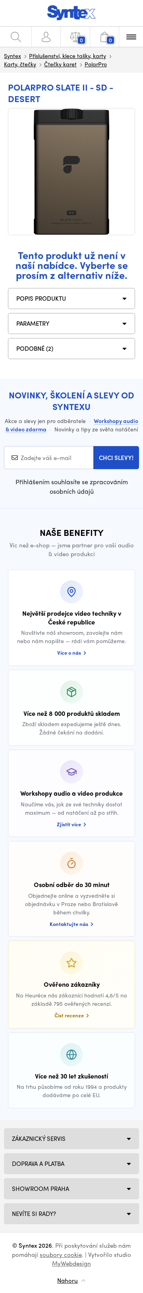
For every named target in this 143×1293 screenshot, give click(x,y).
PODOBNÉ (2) (34, 348)
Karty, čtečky (20, 64)
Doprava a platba (38, 1163)
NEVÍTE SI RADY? (34, 1213)
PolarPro (96, 64)
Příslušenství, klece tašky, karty (67, 56)
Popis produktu (41, 298)
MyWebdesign (71, 1263)
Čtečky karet (60, 64)
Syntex (12, 56)
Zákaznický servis (39, 1138)
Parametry (33, 323)
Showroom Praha (40, 1188)
